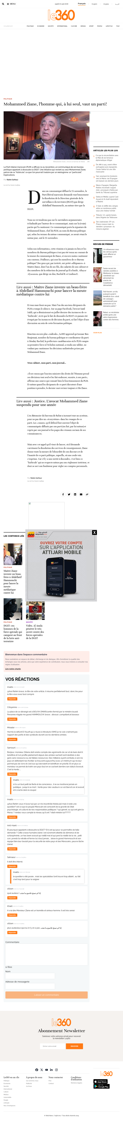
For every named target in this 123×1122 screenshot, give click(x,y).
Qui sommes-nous (32, 1081)
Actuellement (8, 26)
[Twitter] (41, 1069)
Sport (91, 26)
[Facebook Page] (36, 1069)
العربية (117, 4)
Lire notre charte (13, 669)
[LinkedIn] (51, 1069)
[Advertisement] (61, 60)
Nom (7, 971)
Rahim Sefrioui (12, 180)
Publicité (29, 1083)
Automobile (7, 1097)
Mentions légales (76, 1083)
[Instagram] (56, 1069)
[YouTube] (46, 1069)
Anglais (106, 4)
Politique (30, 26)
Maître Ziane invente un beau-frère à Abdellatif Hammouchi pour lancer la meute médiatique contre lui (51, 291)
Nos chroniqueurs (9, 1105)
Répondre (12, 699)
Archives (29, 1086)
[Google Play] (101, 1086)
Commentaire (12, 942)
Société (51, 26)
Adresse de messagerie (17, 981)
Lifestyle (109, 26)
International (62, 26)
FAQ (50, 1081)
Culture (74, 26)
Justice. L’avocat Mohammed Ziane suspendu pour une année (52, 403)
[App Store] (100, 1081)
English (94, 4)
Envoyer (74, 1046)
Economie (40, 26)
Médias (83, 26)
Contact (51, 1083)
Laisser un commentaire (46, 995)
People (99, 26)
